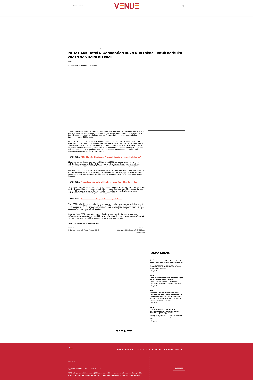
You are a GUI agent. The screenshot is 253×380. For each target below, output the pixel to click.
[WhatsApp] (179, 66)
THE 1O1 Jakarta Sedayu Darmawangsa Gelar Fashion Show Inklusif (166, 278)
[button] (183, 5)
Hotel (77, 49)
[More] (183, 66)
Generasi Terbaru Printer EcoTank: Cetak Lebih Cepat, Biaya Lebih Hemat (166, 294)
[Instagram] (171, 5)
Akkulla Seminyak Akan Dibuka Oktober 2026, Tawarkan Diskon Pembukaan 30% (167, 262)
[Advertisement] (126, 34)
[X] (175, 5)
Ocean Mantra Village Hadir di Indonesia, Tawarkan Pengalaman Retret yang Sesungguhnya (164, 311)
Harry (94, 66)
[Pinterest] (174, 66)
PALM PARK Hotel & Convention (86, 223)
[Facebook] (167, 5)
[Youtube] (178, 5)
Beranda (71, 49)
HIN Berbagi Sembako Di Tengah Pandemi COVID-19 (84, 230)
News (151, 291)
